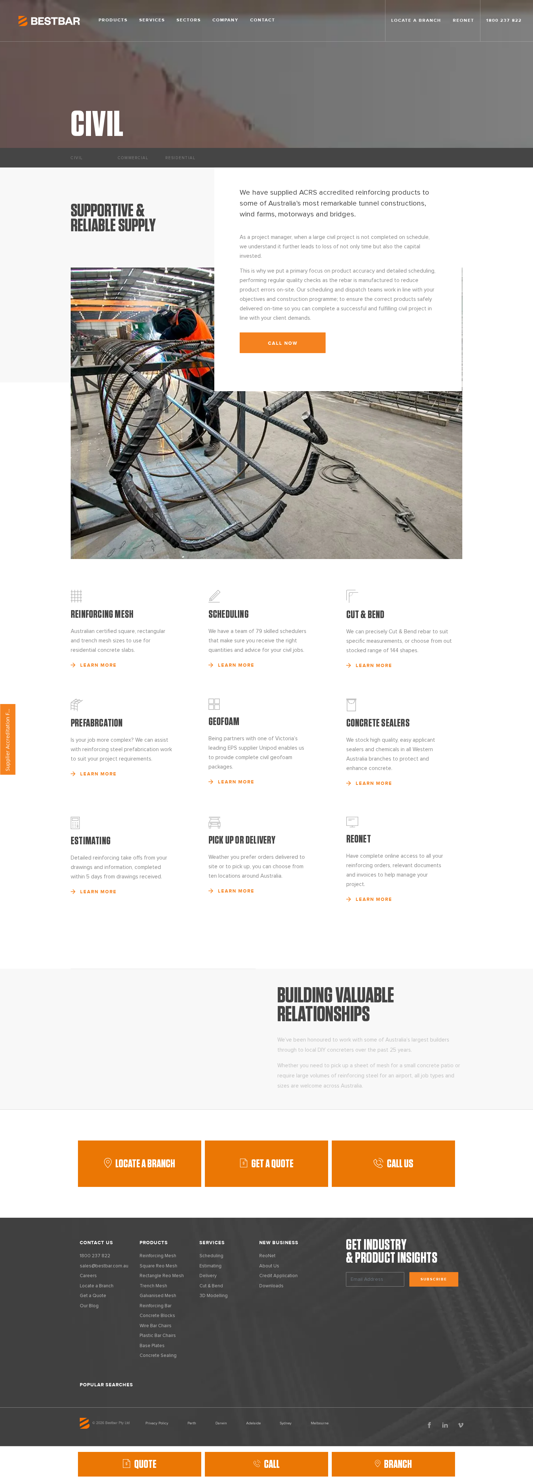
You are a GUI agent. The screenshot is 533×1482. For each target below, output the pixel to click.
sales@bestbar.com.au (104, 1266)
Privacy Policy (156, 1423)
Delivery (207, 1276)
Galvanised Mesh (158, 1295)
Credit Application (278, 1276)
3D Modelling (213, 1295)
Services (152, 20)
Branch (398, 1464)
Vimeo (460, 1425)
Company (225, 20)
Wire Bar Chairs (156, 1326)
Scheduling (211, 1256)
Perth (191, 1423)
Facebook (429, 1425)
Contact (262, 20)
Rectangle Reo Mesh (162, 1276)
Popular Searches (106, 1385)
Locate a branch (416, 20)
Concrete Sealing (158, 1355)
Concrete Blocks (157, 1315)
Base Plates (152, 1346)
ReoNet (267, 1256)
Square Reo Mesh (158, 1266)
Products (113, 20)
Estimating (210, 1266)
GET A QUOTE (272, 1164)
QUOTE (145, 1464)
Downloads (271, 1286)
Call (272, 1464)
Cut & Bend (211, 1286)
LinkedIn (445, 1425)
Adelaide (253, 1423)
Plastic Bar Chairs (158, 1335)
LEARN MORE (98, 665)
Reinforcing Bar (156, 1306)
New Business (278, 1243)
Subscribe (434, 1279)
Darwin (221, 1423)
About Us (269, 1266)
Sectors (189, 20)
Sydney (286, 1423)
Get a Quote (93, 1295)
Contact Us (96, 1243)
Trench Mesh (153, 1286)
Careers (88, 1276)
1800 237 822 (504, 20)
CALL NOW (283, 343)
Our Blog (89, 1306)
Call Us (400, 1164)
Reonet (463, 20)
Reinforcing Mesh (158, 1256)
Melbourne (320, 1423)
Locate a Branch (145, 1164)
